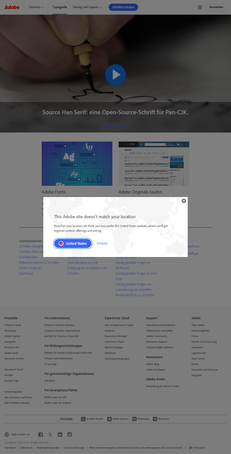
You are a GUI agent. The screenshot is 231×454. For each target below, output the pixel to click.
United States (76, 243)
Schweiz (102, 243)
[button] (184, 201)
